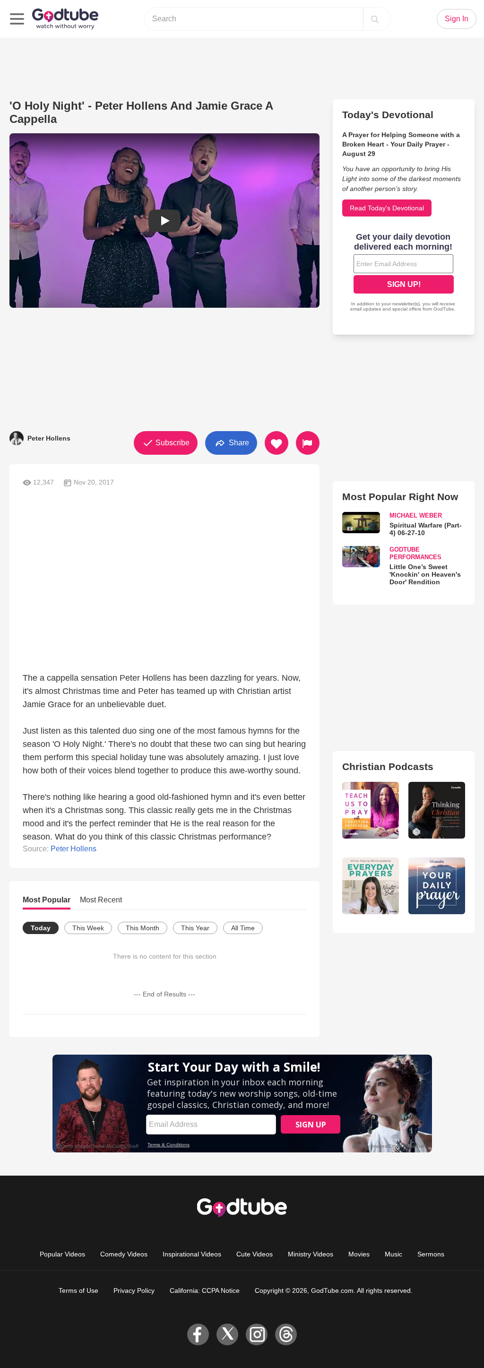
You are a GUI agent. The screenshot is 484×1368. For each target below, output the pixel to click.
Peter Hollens (73, 849)
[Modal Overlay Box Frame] (404, 273)
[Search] (375, 19)
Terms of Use (78, 1290)
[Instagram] (257, 1334)
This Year (195, 928)
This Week (88, 928)
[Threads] (286, 1334)
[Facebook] (198, 1334)
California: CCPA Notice (205, 1290)
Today (41, 928)
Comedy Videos (123, 1254)
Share (238, 442)
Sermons (430, 1254)
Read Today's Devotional (387, 208)
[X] (227, 1334)
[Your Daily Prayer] (436, 885)
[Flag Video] (308, 443)
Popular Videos (62, 1254)
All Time (243, 928)
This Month (142, 928)
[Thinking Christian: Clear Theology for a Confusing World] (436, 810)
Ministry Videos (310, 1254)
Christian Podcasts (387, 766)
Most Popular (46, 900)
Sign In (456, 19)
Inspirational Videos (192, 1254)
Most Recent (101, 900)
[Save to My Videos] (276, 443)
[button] (164, 220)
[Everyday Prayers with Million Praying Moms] (370, 885)
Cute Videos (254, 1254)
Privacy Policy (134, 1290)
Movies (359, 1254)
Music (393, 1254)
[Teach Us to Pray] (370, 810)
